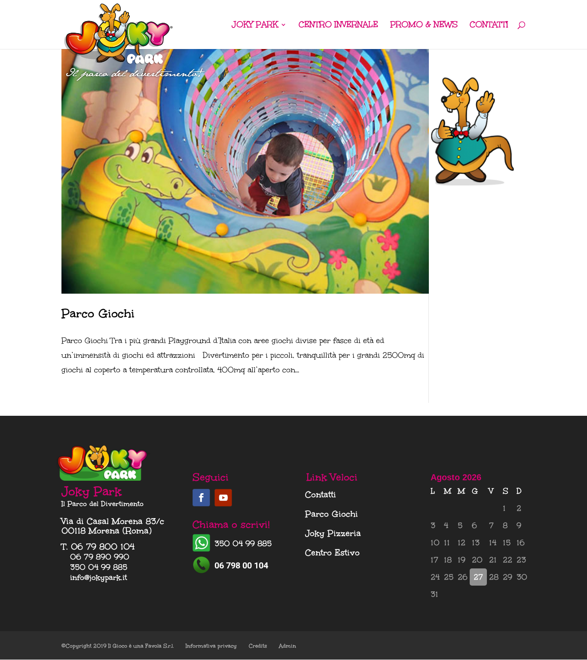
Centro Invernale (338, 25)
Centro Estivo (332, 552)
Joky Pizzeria (333, 533)
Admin (287, 645)
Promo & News (424, 25)
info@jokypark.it (98, 577)
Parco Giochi (98, 313)
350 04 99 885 (243, 543)
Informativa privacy (211, 645)
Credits (258, 645)
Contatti (489, 25)
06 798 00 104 (241, 565)
